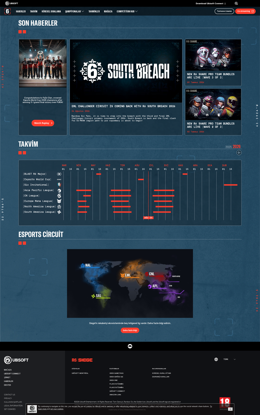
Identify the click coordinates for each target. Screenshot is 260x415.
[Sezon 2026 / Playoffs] (230, 184)
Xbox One (114, 380)
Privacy (8, 398)
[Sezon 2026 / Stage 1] (141, 179)
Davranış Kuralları (160, 377)
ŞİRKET (7, 377)
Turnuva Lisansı (224, 11)
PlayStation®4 (116, 387)
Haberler (8, 381)
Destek (7, 385)
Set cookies (9, 409)
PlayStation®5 (116, 384)
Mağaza (8, 370)
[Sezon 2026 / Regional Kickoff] (98, 174)
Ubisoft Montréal (80, 373)
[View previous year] (239, 154)
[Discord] (130, 346)
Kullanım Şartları (13, 402)
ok (230, 409)
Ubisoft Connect (12, 374)
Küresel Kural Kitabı (161, 373)
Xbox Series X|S (116, 377)
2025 (228, 147)
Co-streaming (243, 11)
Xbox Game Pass (116, 373)
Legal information (13, 405)
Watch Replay (41, 123)
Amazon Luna (115, 395)
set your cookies (56, 409)
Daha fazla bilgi (130, 330)
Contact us (9, 394)
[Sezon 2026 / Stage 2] (185, 174)
